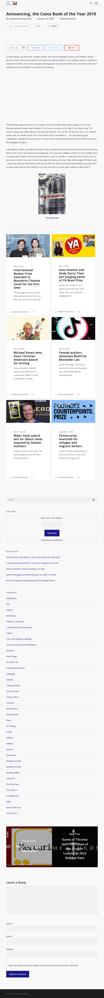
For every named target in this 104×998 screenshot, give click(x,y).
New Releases (12, 714)
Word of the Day (13, 807)
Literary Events (12, 691)
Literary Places (12, 697)
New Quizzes (12, 708)
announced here (58, 60)
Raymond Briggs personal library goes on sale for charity (31, 574)
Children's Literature (15, 621)
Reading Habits (12, 772)
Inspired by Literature (15, 668)
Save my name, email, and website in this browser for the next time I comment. (44, 965)
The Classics (11, 790)
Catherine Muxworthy (20, 18)
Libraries (10, 679)
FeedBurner (58, 540)
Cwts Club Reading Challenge (19, 639)
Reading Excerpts (13, 761)
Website (9, 949)
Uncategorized (12, 796)
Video (8, 801)
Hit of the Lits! (12, 662)
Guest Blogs (11, 656)
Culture (9, 633)
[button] (96, 3)
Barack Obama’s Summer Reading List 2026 (25, 569)
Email (9, 936)
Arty (8, 604)
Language (10, 674)
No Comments (20, 26)
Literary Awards (67, 18)
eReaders (10, 650)
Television (10, 778)
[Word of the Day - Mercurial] (29, 846)
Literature (10, 703)
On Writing (10, 726)
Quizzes (9, 749)
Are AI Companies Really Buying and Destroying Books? (30, 580)
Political (9, 737)
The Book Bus (12, 784)
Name (9, 923)
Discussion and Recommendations (21, 644)
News (8, 720)
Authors (15, 321)
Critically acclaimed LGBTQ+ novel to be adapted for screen (32, 563)
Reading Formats (13, 766)
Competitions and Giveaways (19, 627)
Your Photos (11, 813)
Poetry (9, 732)
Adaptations (11, 598)
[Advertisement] (52, 96)
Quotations (11, 755)
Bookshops (11, 615)
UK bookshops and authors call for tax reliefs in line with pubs (33, 557)
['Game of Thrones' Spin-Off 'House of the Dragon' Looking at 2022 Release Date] (75, 846)
